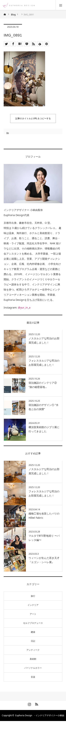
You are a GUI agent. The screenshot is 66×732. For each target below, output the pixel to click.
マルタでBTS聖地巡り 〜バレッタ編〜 (44, 537)
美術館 (33, 658)
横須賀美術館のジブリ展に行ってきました (44, 429)
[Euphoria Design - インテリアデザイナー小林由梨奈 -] (34, 5)
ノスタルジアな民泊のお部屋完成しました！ (44, 340)
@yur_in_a (24, 307)
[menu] (61, 5)
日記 (33, 640)
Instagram (29, 703)
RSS (36, 703)
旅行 (33, 596)
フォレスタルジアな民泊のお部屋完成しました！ (44, 362)
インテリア (32, 605)
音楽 (33, 676)
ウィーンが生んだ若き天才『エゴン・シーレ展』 (44, 560)
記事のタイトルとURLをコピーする (33, 118)
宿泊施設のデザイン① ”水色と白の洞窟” (43, 407)
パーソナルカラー (33, 667)
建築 (33, 632)
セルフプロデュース (33, 623)
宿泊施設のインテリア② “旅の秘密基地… (43, 384)
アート (33, 614)
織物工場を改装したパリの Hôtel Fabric (44, 515)
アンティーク (33, 649)
